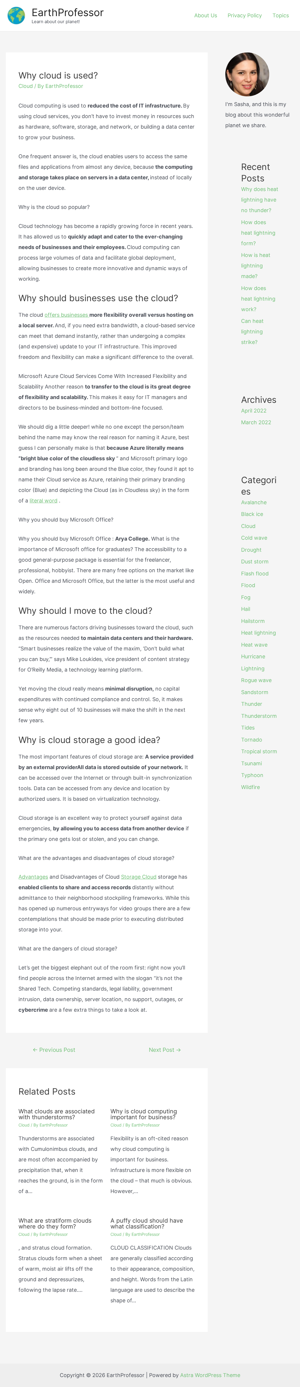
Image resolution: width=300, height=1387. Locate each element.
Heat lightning (258, 633)
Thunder (251, 704)
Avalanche (254, 502)
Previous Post (54, 1049)
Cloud (25, 86)
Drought (251, 550)
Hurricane (253, 656)
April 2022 (254, 411)
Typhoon (252, 775)
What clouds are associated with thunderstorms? (56, 1114)
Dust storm (255, 561)
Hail (245, 609)
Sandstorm (254, 692)
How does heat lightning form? (258, 232)
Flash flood (255, 573)
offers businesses (67, 315)
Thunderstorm (259, 716)
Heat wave (254, 645)
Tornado (251, 740)
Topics (280, 15)
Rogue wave (256, 680)
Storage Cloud (138, 877)
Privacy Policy (245, 15)
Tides (248, 728)
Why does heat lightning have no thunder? (259, 199)
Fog (245, 597)
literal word (43, 500)
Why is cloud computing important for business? (143, 1114)
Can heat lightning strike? (252, 331)
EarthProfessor (68, 12)
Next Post (165, 1049)
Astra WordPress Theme (210, 1375)
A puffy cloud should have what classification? (146, 1223)
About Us (205, 15)
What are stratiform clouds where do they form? (54, 1223)
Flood (248, 585)
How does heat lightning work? (258, 298)
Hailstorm (253, 621)
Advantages (33, 877)
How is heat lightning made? (255, 265)
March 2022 (256, 422)
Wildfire (250, 787)
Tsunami (251, 763)
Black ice (252, 514)
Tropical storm (259, 751)
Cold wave (254, 538)
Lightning (253, 668)
